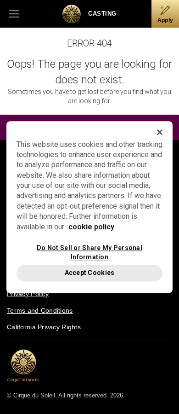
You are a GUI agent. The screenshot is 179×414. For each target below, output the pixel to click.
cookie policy (91, 226)
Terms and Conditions (40, 310)
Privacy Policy (28, 293)
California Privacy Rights (44, 327)
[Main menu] (14, 14)
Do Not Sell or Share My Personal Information (89, 252)
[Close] (160, 132)
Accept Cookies (90, 272)
